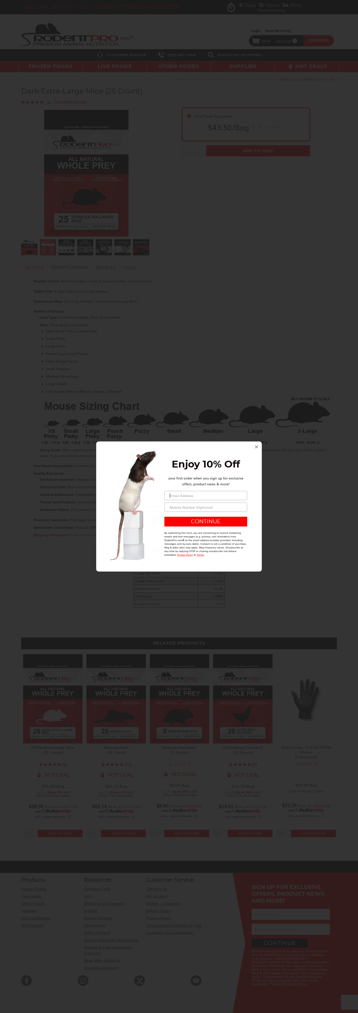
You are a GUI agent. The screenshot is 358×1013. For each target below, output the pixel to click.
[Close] (256, 446)
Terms (200, 554)
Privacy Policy (185, 554)
